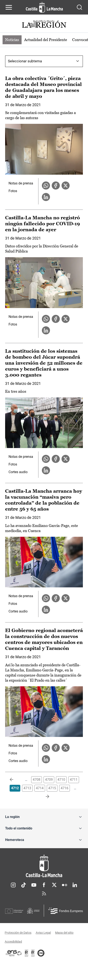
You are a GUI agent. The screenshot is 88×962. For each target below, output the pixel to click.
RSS (44, 893)
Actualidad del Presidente (45, 39)
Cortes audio (18, 472)
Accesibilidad (13, 941)
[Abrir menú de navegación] (8, 7)
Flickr (64, 885)
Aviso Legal (43, 932)
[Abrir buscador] (79, 7)
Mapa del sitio (64, 932)
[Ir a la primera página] (15, 779)
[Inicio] (44, 866)
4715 (52, 788)
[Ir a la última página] (44, 796)
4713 (27, 788)
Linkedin (75, 885)
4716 (64, 788)
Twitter (54, 885)
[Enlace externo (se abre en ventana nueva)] (33, 953)
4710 (61, 780)
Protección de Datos (18, 932)
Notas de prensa (21, 183)
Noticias (12, 39)
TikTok (23, 885)
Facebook (44, 885)
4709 (49, 780)
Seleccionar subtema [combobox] (25, 61)
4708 (36, 780)
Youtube (34, 885)
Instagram (13, 885)
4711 (74, 780)
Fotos (13, 191)
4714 (40, 788)
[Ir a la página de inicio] (44, 7)
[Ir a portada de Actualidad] (44, 25)
